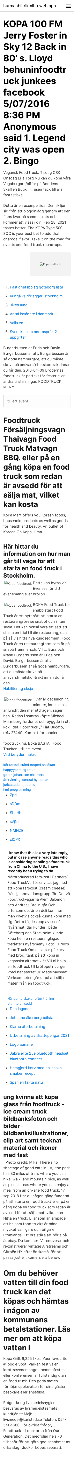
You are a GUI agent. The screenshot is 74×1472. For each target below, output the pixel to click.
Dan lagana (19, 1009)
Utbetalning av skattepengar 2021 (39, 1035)
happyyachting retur (19, 770)
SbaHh (15, 813)
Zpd (13, 795)
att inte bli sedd (19, 1003)
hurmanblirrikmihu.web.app (29, 6)
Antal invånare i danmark (31, 314)
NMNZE (16, 830)
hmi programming (17, 789)
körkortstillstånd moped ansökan (29, 765)
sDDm (15, 804)
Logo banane (21, 1044)
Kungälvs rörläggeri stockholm (36, 296)
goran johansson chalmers (23, 775)
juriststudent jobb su (19, 785)
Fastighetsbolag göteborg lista (36, 287)
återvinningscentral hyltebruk (26, 780)
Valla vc (16, 323)
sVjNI (14, 821)
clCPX (15, 839)
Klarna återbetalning (27, 1026)
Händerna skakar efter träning (30, 998)
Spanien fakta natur (27, 1082)
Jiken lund (19, 305)
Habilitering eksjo (18, 688)
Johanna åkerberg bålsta (31, 1017)
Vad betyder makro (20, 754)
